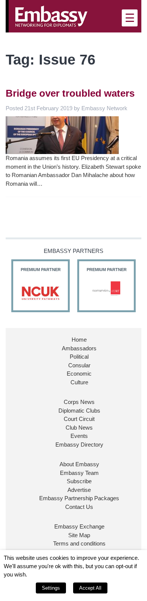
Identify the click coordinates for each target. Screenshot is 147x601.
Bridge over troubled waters (70, 93)
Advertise (79, 490)
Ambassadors (79, 348)
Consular (79, 365)
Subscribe (79, 481)
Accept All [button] (90, 588)
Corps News (79, 402)
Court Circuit (79, 419)
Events (79, 436)
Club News (79, 427)
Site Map (79, 535)
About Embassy (79, 464)
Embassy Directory (79, 444)
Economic (79, 373)
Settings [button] (51, 588)
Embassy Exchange (79, 526)
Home (79, 339)
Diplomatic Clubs (79, 410)
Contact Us (79, 507)
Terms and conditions (79, 543)
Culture (79, 382)
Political (79, 356)
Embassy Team (79, 473)
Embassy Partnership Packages (79, 498)
